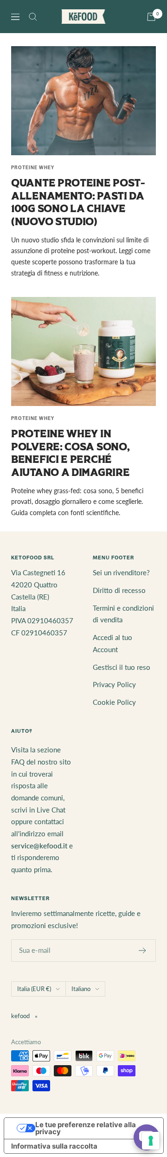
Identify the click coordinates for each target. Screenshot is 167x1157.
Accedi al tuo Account (112, 643)
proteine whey (32, 167)
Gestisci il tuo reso (121, 667)
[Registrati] (143, 950)
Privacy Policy (114, 684)
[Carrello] (151, 17)
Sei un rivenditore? (121, 572)
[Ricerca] (33, 17)
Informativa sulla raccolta (54, 1146)
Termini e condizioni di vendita (123, 614)
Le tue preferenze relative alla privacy (85, 1128)
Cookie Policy (114, 702)
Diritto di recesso (119, 590)
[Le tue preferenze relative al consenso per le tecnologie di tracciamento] (151, 1141)
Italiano (80, 988)
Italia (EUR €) (34, 988)
